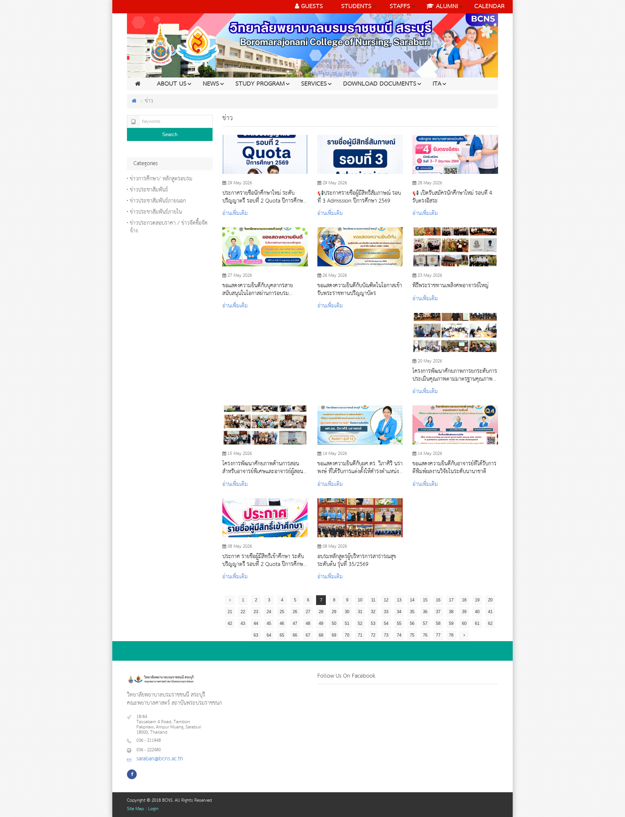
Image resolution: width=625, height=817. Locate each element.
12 (386, 600)
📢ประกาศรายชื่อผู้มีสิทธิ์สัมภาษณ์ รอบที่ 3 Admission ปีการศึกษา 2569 (359, 197)
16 (438, 600)
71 (360, 635)
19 (477, 600)
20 (490, 600)
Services (314, 84)
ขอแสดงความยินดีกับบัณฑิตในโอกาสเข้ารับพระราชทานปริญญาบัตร (359, 289)
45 (269, 623)
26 (295, 611)
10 (360, 600)
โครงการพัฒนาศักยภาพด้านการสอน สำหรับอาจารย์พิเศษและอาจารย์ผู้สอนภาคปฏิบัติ (262, 467)
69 (334, 635)
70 (347, 635)
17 (451, 600)
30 (347, 611)
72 (373, 635)
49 (321, 623)
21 (230, 611)
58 (438, 623)
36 (425, 611)
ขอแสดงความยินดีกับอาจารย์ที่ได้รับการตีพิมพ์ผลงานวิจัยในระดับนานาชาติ (454, 467)
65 (282, 635)
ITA (437, 84)
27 (308, 611)
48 (308, 623)
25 (282, 611)
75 (412, 635)
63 (256, 635)
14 (412, 600)
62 (490, 623)
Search (169, 134)
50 (334, 623)
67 (308, 635)
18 (464, 600)
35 (412, 611)
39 (464, 611)
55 (399, 623)
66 (295, 635)
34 (399, 611)
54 (386, 623)
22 (243, 611)
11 (373, 600)
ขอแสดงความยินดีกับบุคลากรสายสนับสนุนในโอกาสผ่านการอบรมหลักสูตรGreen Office (257, 289)
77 (438, 635)
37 (438, 611)
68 (321, 635)
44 (256, 623)
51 (347, 623)
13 (399, 600)
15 (425, 600)
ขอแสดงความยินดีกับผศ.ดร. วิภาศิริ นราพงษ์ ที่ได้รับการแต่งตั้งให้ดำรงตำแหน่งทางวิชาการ (360, 467)
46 (282, 623)
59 (451, 623)
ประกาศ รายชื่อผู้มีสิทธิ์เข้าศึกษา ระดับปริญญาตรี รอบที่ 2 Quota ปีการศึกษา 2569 (264, 560)
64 (269, 635)
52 (360, 623)
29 (334, 611)
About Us (172, 84)
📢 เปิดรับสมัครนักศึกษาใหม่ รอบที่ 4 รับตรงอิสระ (452, 197)
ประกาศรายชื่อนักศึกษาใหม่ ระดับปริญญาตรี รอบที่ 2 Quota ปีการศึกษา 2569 (264, 197)
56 (412, 623)
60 (464, 623)
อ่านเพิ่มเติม (235, 213)
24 (269, 611)
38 (451, 611)
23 (256, 611)
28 (321, 611)
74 (399, 635)
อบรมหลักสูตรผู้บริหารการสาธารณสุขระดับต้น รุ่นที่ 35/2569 (356, 560)
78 (451, 635)
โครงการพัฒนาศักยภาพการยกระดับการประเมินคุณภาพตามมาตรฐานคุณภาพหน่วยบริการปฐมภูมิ (454, 375)
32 (373, 611)
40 (477, 611)
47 (295, 623)
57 (425, 623)
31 (360, 611)
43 (243, 623)
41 (490, 611)
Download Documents (379, 84)
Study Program (260, 84)
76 (425, 635)
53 (373, 623)
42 (230, 623)
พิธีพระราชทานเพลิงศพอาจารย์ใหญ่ (450, 286)
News (211, 84)
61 (477, 623)
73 (386, 635)
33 (386, 611)
